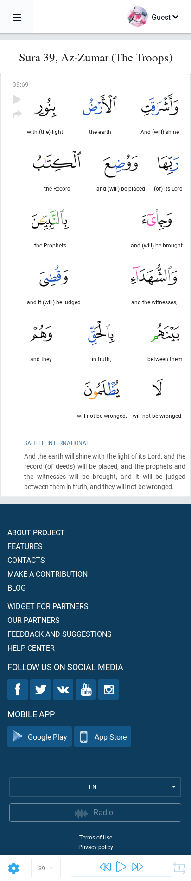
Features (25, 546)
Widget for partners (48, 606)
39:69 (21, 84)
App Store (111, 737)
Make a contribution (47, 574)
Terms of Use (95, 837)
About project (36, 532)
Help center (31, 647)
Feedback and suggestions (59, 634)
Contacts (26, 560)
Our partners (33, 620)
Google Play (47, 737)
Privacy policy (95, 847)
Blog (16, 587)
